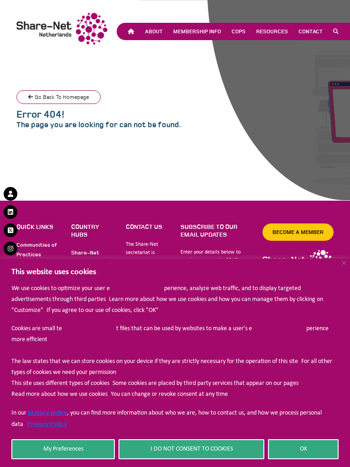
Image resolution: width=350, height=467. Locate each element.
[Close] (344, 263)
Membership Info (197, 31)
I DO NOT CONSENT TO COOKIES (191, 449)
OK (303, 449)
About (154, 31)
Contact (311, 31)
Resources (272, 31)
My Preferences (63, 449)
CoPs (239, 31)
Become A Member (298, 232)
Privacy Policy (47, 424)
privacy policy (47, 412)
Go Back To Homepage (61, 97)
